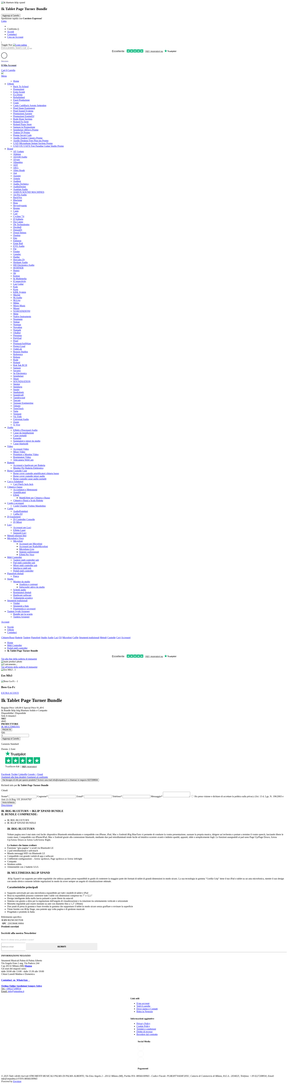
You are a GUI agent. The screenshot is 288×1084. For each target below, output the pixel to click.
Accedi (10, 31)
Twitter (14, 774)
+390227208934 (13, 988)
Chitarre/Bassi (8, 637)
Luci (56, 637)
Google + (32, 774)
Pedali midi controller (17, 648)
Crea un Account (15, 37)
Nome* (5, 796)
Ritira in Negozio (144, 1011)
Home (10, 642)
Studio (44, 637)
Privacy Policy (143, 1023)
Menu (4, 76)
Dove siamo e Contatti (147, 1008)
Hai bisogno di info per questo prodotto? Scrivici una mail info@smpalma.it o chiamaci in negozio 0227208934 (50, 780)
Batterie (18, 637)
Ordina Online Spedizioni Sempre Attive (21, 986)
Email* (80, 796)
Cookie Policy (143, 1026)
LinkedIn (22, 774)
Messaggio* (157, 796)
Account (5, 622)
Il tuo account (142, 1003)
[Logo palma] (20, 45)
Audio (51, 637)
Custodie (111, 637)
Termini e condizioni (146, 1029)
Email (40, 774)
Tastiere (26, 637)
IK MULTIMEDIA (10, 726)
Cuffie (75, 637)
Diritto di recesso (144, 1031)
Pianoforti (35, 637)
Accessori (125, 637)
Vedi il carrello (143, 1006)
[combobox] (15, 47)
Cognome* (42, 796)
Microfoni (67, 637)
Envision (17, 1081)
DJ (60, 637)
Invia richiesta (8, 802)
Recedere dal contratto (147, 1034)
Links (4, 21)
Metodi (103, 637)
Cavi (118, 637)
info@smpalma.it (16, 991)
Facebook (5, 774)
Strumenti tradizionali (89, 637)
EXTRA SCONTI (10, 693)
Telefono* (117, 796)
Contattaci (12, 34)
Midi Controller (14, 645)
